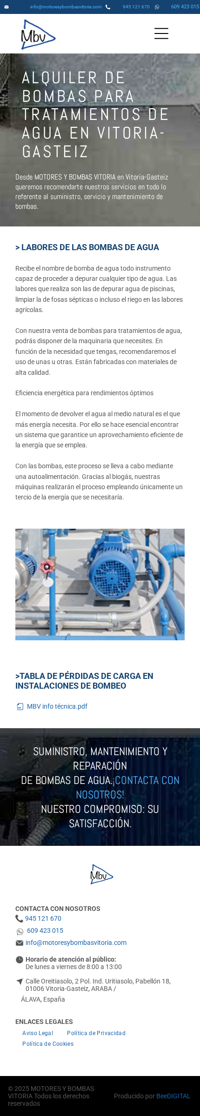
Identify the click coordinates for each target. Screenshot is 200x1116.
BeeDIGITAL (173, 1096)
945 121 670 (136, 6)
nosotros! (100, 794)
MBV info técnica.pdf (57, 706)
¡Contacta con (146, 780)
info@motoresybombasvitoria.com (66, 6)
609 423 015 (185, 7)
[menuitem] (37, 1033)
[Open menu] (161, 33)
